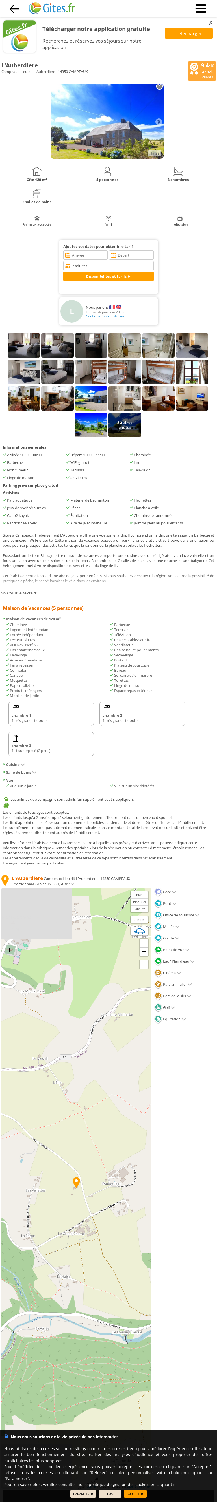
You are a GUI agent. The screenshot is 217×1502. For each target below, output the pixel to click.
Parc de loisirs (174, 995)
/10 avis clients (207, 70)
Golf (166, 1007)
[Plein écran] (144, 964)
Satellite (139, 909)
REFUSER (109, 1494)
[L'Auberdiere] (107, 157)
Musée (168, 926)
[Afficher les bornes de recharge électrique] (139, 931)
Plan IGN (139, 902)
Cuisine (13, 764)
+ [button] (144, 943)
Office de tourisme (178, 914)
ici (175, 1484)
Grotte (168, 938)
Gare (166, 891)
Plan (139, 894)
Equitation (171, 1019)
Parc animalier (174, 984)
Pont (166, 903)
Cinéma (169, 972)
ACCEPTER (135, 1494)
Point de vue (173, 949)
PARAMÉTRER (83, 1494)
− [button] (144, 951)
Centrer (139, 919)
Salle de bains (18, 772)
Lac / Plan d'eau (175, 961)
